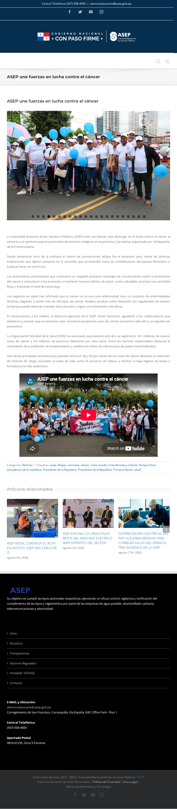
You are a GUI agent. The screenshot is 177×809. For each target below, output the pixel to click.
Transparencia (19, 653)
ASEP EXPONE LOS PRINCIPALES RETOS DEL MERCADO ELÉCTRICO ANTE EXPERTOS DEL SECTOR (34, 538)
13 (96, 216)
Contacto (16, 683)
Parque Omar (147, 465)
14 (101, 216)
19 (128, 216)
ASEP (141, 778)
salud (137, 470)
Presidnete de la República (95, 470)
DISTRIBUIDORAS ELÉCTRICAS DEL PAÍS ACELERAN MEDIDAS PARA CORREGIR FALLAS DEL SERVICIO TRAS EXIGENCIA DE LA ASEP (90, 540)
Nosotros (16, 643)
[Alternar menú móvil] (167, 61)
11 (86, 216)
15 (107, 216)
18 (123, 216)
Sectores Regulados (23, 663)
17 (117, 216)
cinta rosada (99, 465)
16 (112, 216)
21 (139, 216)
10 (80, 216)
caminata (73, 465)
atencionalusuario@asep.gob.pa (110, 4)
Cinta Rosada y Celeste (122, 465)
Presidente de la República (60, 470)
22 (144, 216)
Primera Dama (122, 470)
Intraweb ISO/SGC (22, 673)
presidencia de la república (24, 470)
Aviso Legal (130, 782)
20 (133, 216)
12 (91, 216)
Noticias (27, 465)
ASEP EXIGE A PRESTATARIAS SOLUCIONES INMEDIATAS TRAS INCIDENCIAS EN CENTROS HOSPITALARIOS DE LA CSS (144, 546)
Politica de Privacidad (106, 782)
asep (53, 465)
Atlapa (62, 465)
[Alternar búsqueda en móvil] (158, 61)
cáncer (85, 465)
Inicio (13, 634)
